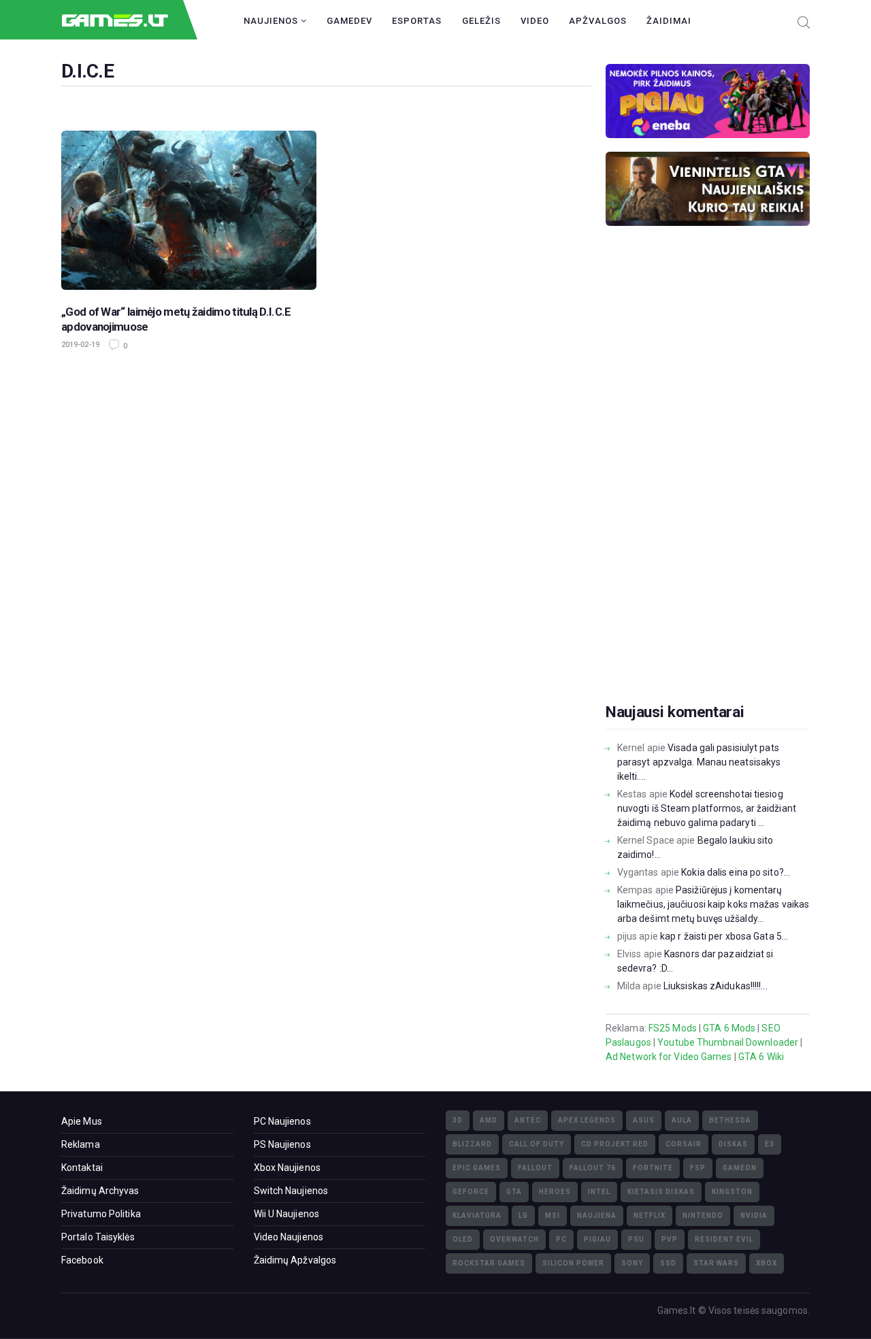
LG (523, 1215)
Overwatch (514, 1239)
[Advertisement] (708, 486)
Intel (599, 1191)
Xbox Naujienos (287, 1167)
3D (458, 1120)
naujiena (597, 1215)
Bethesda (730, 1120)
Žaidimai (668, 21)
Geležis (481, 21)
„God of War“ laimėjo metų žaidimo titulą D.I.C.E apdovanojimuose (176, 319)
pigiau (597, 1239)
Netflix (649, 1215)
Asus (644, 1120)
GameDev (349, 21)
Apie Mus (81, 1121)
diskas (733, 1144)
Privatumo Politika (101, 1213)
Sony (632, 1263)
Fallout (535, 1168)
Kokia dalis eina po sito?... (735, 872)
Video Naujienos (289, 1236)
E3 (769, 1144)
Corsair (683, 1144)
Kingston (732, 1191)
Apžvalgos (598, 21)
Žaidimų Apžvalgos (295, 1260)
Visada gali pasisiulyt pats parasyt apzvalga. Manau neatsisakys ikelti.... (699, 762)
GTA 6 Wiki (761, 1056)
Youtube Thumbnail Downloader (727, 1042)
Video (535, 21)
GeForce (471, 1191)
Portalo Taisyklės (98, 1236)
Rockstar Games (489, 1263)
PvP (669, 1239)
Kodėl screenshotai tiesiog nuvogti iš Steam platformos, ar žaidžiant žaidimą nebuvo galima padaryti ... (706, 808)
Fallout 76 (593, 1168)
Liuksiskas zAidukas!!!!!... (715, 985)
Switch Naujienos (291, 1190)
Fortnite (653, 1168)
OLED (463, 1239)
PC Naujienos (282, 1121)
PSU (636, 1239)
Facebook (82, 1260)
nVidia (754, 1215)
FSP (698, 1168)
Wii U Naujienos (287, 1213)
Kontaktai (82, 1167)
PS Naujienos (282, 1144)
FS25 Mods (672, 1028)
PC (561, 1239)
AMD (488, 1120)
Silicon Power (573, 1263)
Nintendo (703, 1215)
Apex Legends (587, 1120)
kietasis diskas (661, 1191)
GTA (514, 1191)
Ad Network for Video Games (669, 1056)
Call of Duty (536, 1144)
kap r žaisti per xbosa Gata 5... (724, 936)
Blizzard (472, 1144)
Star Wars (716, 1263)
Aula (682, 1120)
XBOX (766, 1263)
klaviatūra (477, 1215)
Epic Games (477, 1168)
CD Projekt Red (614, 1144)
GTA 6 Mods (729, 1028)
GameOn (740, 1168)
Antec (527, 1120)
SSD (668, 1263)
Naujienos (272, 21)
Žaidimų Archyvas (100, 1190)
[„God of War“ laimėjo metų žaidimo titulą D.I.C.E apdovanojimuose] (188, 211)
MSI (552, 1215)
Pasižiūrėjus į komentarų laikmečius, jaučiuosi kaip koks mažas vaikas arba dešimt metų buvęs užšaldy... (713, 904)
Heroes (555, 1191)
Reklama (80, 1144)
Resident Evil (724, 1239)
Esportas (417, 21)
